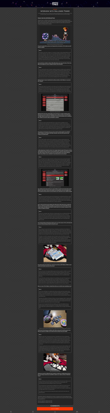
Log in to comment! (55, 408)
